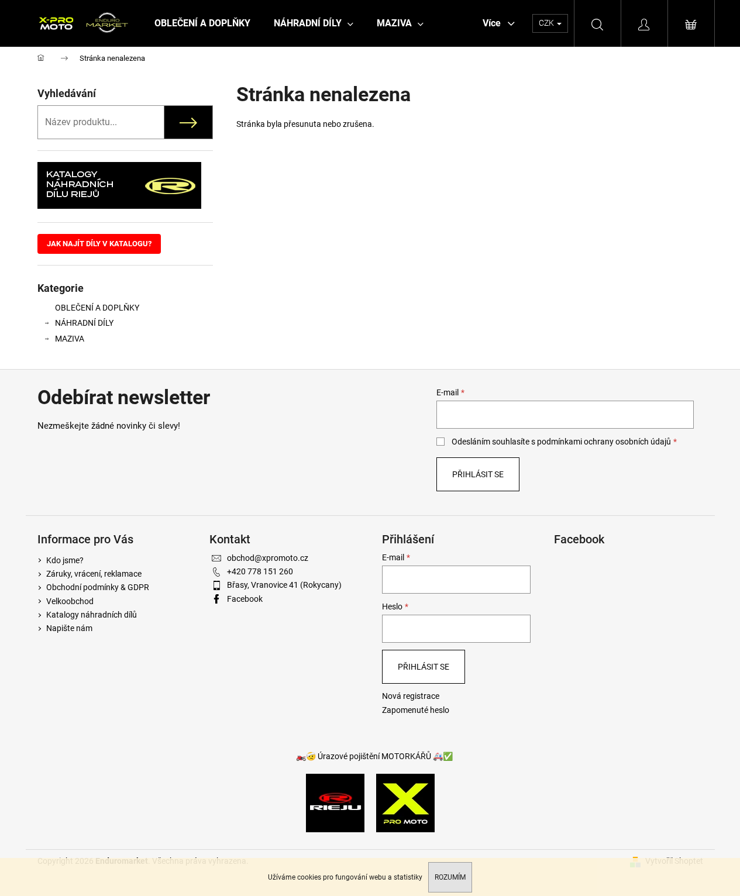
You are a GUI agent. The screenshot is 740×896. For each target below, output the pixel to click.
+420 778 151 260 (260, 571)
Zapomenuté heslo (415, 710)
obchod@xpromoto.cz (267, 558)
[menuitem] (202, 23)
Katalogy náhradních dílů (91, 614)
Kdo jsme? (65, 560)
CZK (547, 22)
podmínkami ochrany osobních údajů (604, 441)
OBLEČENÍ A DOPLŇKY (97, 307)
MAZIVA (69, 338)
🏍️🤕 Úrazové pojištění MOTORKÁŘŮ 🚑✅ (374, 756)
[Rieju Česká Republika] (335, 802)
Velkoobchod (70, 601)
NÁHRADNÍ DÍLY (84, 323)
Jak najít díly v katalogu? (99, 243)
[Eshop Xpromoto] (405, 802)
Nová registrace (410, 696)
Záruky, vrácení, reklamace (94, 573)
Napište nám (69, 628)
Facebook (245, 599)
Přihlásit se (478, 474)
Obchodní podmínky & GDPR (97, 587)
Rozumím (450, 877)
